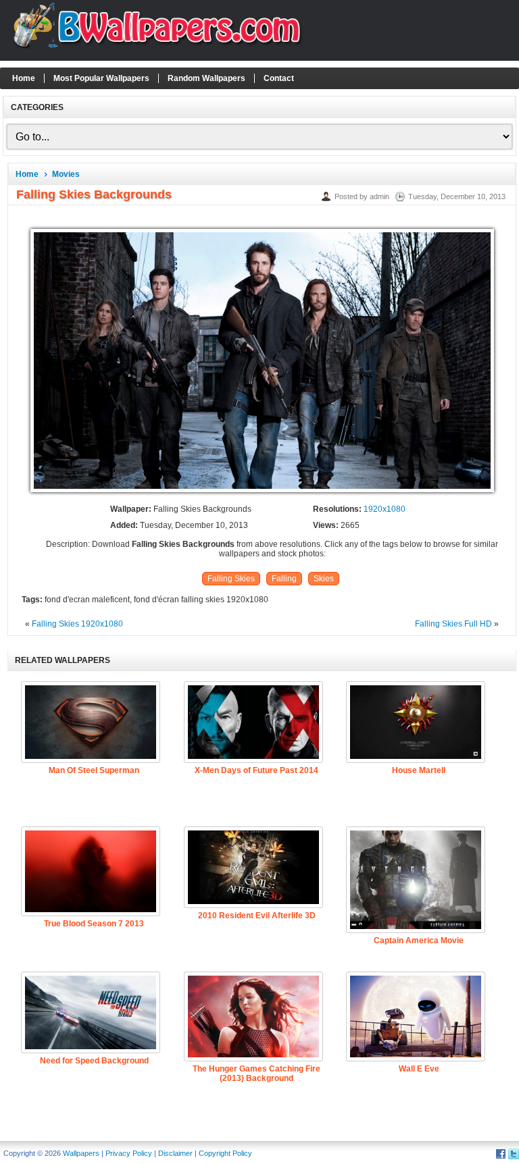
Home (23, 78)
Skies (324, 578)
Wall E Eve (419, 1069)
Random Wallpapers (206, 78)
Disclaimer (175, 1153)
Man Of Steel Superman (94, 770)
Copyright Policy (225, 1153)
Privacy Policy (128, 1153)
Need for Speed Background (94, 1060)
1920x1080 (384, 509)
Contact (279, 78)
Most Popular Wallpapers (101, 78)
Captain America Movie (419, 940)
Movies (66, 174)
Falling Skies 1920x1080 (77, 624)
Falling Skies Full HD (453, 624)
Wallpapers (81, 1153)
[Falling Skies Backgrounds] (262, 493)
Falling (284, 578)
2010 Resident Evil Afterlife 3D (257, 915)
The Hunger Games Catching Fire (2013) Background (256, 1073)
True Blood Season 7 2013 (94, 923)
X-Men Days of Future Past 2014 (256, 770)
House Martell (418, 770)
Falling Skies (231, 578)
